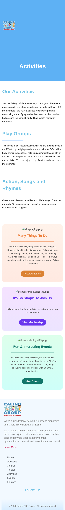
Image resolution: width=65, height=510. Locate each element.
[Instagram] (60, 25)
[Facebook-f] (53, 25)
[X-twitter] (57, 25)
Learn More (10, 447)
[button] (34, 25)
